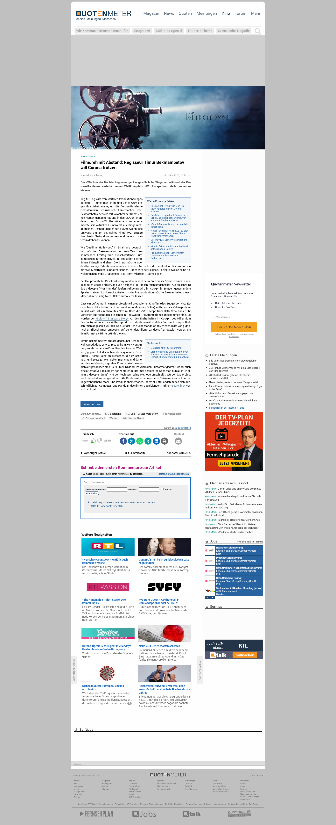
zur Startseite (136, 453)
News (169, 13)
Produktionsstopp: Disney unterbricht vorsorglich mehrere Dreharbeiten (167, 255)
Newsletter (78, 786)
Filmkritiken (120, 804)
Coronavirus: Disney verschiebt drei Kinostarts (169, 241)
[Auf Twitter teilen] (131, 441)
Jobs (242, 786)
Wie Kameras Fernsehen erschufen (102, 30)
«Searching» (178, 385)
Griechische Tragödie (234, 30)
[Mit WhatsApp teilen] (140, 441)
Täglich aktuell (163, 789)
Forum (240, 13)
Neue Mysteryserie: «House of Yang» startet (233, 382)
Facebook (78, 794)
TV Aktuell (92, 804)
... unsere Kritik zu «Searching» (167, 347)
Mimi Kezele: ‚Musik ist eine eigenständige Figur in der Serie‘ (235, 387)
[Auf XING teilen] (148, 441)
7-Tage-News (79, 791)
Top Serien (253, 804)
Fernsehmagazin (105, 804)
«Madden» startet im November (229, 532)
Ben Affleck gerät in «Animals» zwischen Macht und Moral (233, 513)
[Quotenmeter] (103, 15)
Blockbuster (179, 804)
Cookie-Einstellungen (249, 796)
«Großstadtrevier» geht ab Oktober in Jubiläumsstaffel (229, 376)
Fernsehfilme (191, 804)
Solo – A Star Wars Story (142, 413)
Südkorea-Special (169, 30)
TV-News (133, 783)
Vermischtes (134, 786)
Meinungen (207, 13)
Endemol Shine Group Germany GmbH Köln (236, 550)
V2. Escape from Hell (93, 418)
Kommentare (92, 404)
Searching (113, 413)
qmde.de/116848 (182, 427)
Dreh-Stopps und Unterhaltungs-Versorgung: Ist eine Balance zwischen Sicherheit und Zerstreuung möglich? (170, 354)
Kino (226, 13)
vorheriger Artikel (95, 453)
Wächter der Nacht (133, 418)
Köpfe (131, 794)
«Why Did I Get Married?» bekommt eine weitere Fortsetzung (233, 506)
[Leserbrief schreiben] (178, 441)
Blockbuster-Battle (220, 791)
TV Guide (169, 804)
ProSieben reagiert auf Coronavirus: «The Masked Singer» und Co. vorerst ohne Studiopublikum (169, 217)
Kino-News (217, 783)
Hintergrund (107, 783)
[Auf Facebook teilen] (123, 441)
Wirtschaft (133, 789)
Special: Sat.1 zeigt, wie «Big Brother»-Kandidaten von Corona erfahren (168, 208)
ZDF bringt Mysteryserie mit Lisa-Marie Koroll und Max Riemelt (234, 369)
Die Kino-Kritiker (220, 786)
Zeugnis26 (142, 30)
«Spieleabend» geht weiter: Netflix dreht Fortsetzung (233, 498)
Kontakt (243, 789)
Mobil (76, 789)
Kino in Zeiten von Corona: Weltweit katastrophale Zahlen (169, 247)
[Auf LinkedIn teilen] (156, 441)
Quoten (185, 13)
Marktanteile (162, 786)
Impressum (245, 799)
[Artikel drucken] (164, 441)
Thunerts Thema (200, 30)
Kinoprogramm (219, 804)
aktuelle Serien (205, 804)
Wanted (113, 418)
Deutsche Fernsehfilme (238, 804)
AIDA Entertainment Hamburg (239, 591)
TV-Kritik (188, 786)
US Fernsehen (133, 804)
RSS (75, 783)
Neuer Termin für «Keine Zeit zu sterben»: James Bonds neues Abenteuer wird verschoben (169, 233)
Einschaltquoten (156, 804)
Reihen (105, 786)
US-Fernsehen (135, 797)
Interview (105, 789)
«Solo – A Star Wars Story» (112, 318)
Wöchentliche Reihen (166, 783)
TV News (144, 804)
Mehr (255, 13)
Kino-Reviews (191, 789)
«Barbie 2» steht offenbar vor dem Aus (232, 519)
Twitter (77, 797)
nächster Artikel (177, 453)
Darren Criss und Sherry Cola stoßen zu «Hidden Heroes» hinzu (233, 490)
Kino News (82, 804)
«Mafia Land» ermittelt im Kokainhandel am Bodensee (233, 402)
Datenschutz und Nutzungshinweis (248, 792)
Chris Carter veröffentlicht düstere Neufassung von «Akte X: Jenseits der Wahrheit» (232, 526)
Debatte (188, 783)
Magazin (151, 13)
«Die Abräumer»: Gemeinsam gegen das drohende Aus (231, 394)
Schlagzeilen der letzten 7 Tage (226, 407)
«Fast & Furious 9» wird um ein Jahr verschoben (169, 225)
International (135, 791)
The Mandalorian (172, 413)
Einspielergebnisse (221, 789)
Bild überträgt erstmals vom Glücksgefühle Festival (232, 362)
